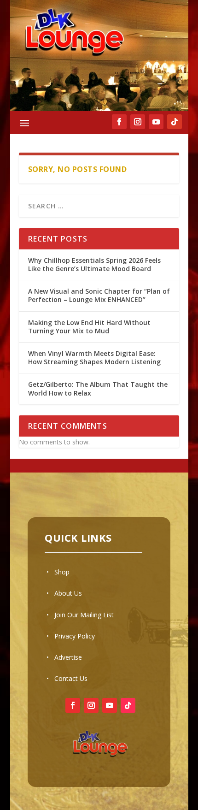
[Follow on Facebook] (72, 705)
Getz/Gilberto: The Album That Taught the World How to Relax (98, 388)
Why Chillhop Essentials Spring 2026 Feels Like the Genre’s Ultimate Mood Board (94, 264)
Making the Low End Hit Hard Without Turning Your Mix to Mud (89, 326)
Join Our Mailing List (84, 614)
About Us (68, 593)
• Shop (58, 572)
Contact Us (70, 678)
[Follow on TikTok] (174, 121)
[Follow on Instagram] (91, 705)
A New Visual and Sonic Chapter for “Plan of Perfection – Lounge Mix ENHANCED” (99, 295)
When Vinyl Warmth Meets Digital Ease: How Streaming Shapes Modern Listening (94, 357)
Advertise (68, 657)
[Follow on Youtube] (109, 705)
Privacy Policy (74, 636)
